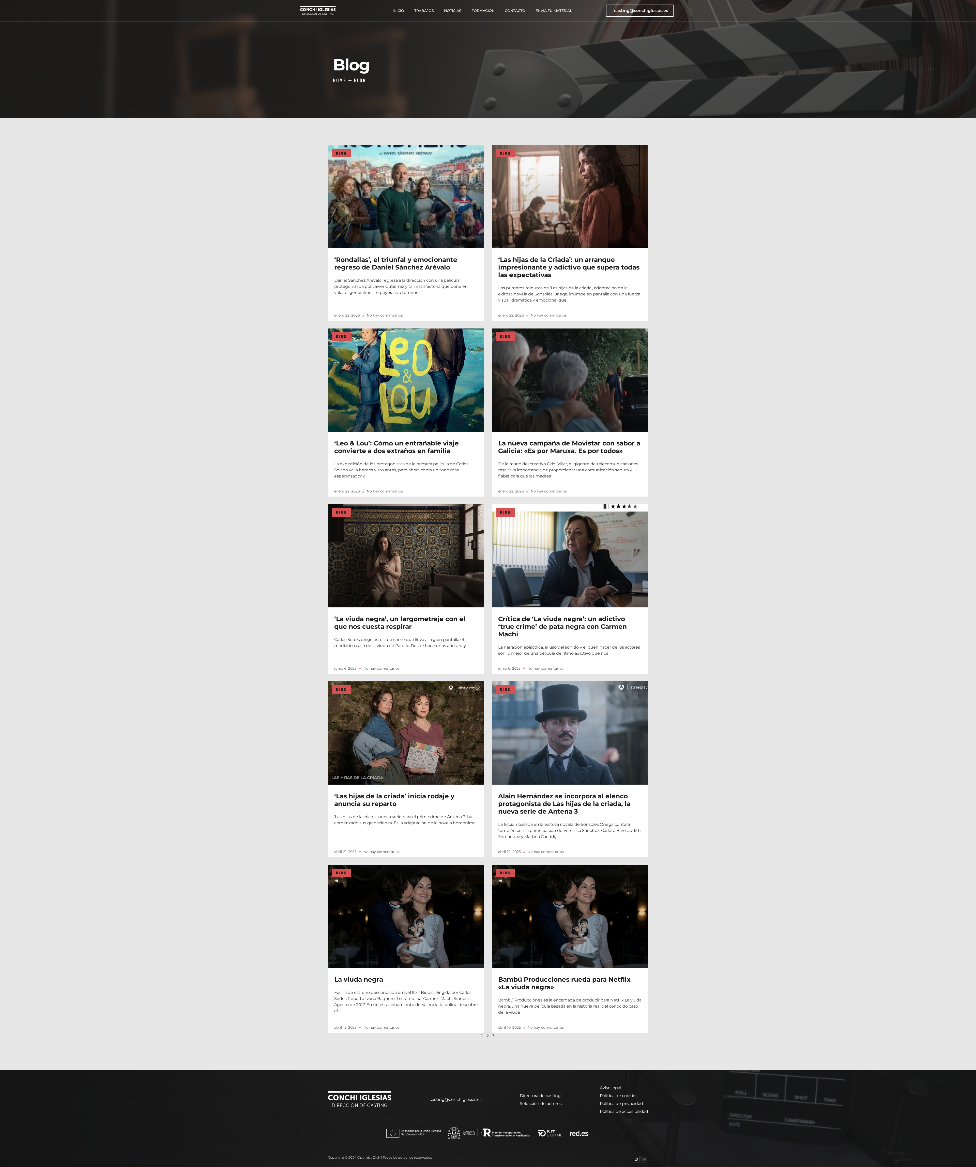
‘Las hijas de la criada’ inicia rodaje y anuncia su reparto (394, 799)
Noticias (452, 10)
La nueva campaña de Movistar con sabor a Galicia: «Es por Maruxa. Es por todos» (569, 447)
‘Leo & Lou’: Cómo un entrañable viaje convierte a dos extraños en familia (396, 447)
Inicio (398, 10)
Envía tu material (554, 10)
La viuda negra (358, 979)
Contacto (515, 10)
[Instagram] (636, 1159)
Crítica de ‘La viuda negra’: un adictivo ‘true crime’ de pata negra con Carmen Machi (562, 626)
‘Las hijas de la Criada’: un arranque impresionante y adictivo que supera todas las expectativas (568, 267)
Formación (483, 10)
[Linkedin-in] (645, 1159)
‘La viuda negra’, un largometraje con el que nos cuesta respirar (399, 622)
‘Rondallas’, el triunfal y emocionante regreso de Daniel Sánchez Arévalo (395, 263)
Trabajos (424, 10)
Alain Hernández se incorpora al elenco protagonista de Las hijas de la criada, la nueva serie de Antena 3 (564, 803)
